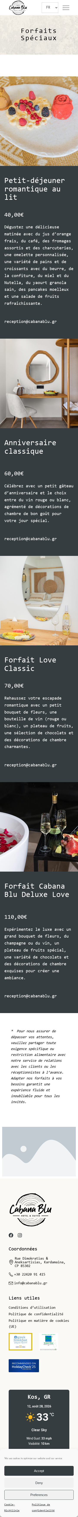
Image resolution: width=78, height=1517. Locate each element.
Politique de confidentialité (43, 1507)
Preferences (39, 1495)
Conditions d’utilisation (32, 1308)
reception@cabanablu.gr (30, 322)
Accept (39, 1471)
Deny (39, 1483)
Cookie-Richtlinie (12, 1507)
